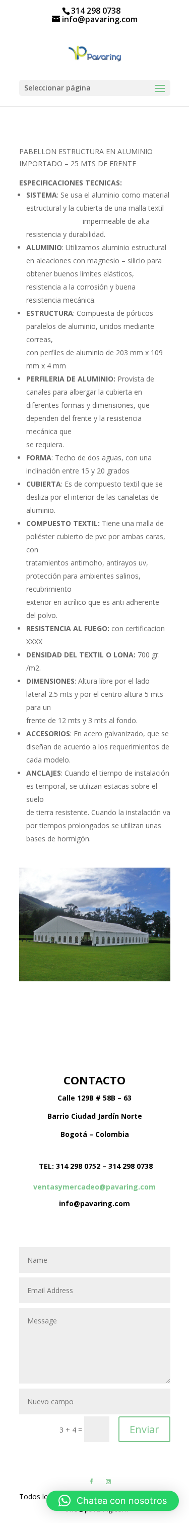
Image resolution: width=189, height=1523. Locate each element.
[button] (112, 1501)
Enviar (144, 1429)
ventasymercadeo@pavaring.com (94, 1187)
